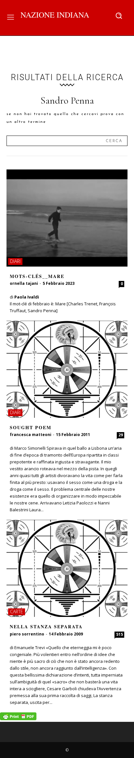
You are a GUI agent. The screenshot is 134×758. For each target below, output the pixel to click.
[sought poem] (67, 369)
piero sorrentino (27, 634)
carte (16, 611)
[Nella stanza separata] (67, 568)
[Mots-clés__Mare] (67, 218)
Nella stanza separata (46, 626)
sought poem (30, 427)
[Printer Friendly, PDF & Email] (18, 718)
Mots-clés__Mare (37, 276)
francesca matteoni (30, 434)
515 (119, 634)
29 (120, 435)
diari (15, 261)
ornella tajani (24, 283)
